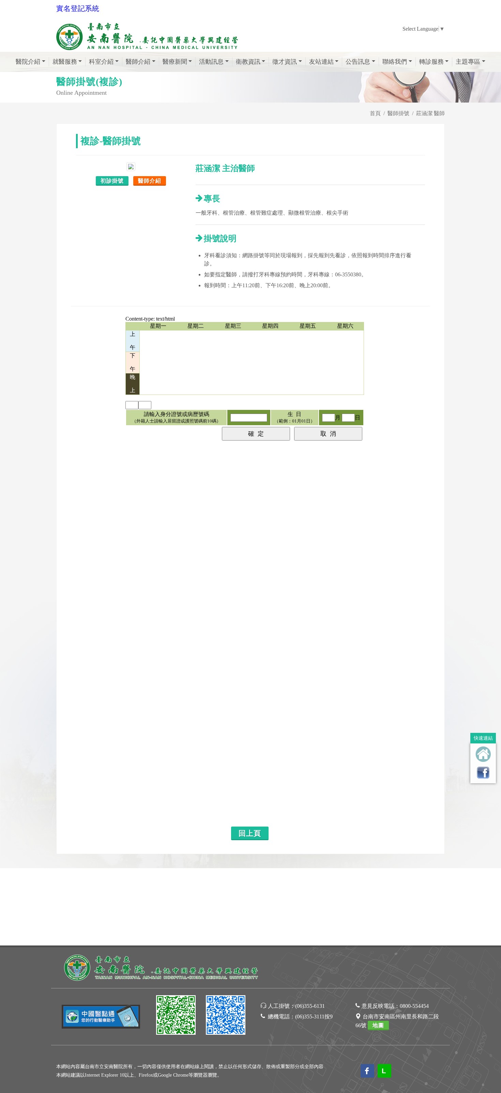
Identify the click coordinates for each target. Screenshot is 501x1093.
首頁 (375, 113)
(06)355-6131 (310, 1006)
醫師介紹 (149, 181)
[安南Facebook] (225, 1016)
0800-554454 (414, 1006)
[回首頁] (483, 754)
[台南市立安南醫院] (162, 967)
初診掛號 (112, 181)
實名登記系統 (77, 8)
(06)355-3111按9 (314, 1016)
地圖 (378, 1025)
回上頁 (250, 833)
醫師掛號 (398, 113)
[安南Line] (176, 1016)
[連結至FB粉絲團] (483, 772)
